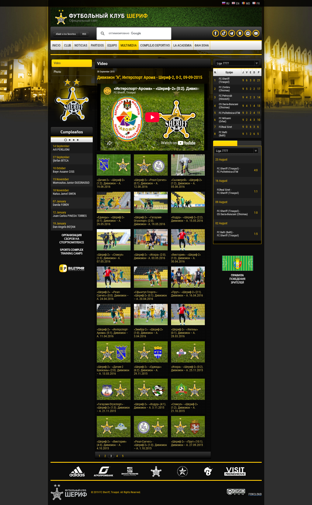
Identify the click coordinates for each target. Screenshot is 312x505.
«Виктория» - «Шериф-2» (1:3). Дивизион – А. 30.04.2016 (186, 258)
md (248, 3)
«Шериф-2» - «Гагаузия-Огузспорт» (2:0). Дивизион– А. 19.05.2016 (149, 221)
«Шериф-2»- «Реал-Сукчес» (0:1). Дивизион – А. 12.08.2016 (150, 183)
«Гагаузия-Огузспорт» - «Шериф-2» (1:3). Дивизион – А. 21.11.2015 (113, 407)
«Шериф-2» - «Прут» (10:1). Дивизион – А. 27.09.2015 (187, 443)
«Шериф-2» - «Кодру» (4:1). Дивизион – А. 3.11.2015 (150, 405)
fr (258, 3)
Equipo (112, 45)
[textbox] (235, 63)
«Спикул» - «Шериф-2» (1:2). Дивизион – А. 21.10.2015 (184, 407)
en (237, 3)
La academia (182, 45)
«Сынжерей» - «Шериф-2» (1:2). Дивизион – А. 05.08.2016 (186, 183)
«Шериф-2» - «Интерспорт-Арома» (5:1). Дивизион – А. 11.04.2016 (112, 333)
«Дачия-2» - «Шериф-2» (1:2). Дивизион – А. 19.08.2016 (111, 183)
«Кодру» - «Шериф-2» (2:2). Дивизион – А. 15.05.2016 (187, 219)
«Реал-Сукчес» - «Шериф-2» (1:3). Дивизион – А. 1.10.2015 (150, 445)
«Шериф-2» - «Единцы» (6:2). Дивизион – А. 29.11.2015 (148, 370)
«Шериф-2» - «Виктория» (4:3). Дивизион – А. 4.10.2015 (111, 445)
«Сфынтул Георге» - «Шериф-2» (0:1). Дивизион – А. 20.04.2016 (150, 295)
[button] (256, 63)
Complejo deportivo (155, 45)
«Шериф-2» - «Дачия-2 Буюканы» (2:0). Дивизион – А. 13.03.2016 (113, 370)
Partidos (97, 45)
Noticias (80, 45)
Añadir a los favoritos (66, 34)
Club (67, 45)
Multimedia (129, 45)
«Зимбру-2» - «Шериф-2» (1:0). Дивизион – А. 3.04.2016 (148, 333)
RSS (84, 34)
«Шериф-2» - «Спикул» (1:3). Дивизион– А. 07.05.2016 (110, 258)
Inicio (56, 45)
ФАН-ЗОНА (202, 45)
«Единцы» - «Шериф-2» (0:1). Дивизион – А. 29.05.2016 (110, 221)
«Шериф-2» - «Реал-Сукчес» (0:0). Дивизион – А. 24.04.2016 (113, 295)
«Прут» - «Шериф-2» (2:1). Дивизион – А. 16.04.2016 (187, 293)
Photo (57, 72)
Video (57, 63)
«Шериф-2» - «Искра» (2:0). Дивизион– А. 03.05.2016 (150, 256)
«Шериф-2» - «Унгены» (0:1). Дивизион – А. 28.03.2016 (184, 333)
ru (227, 3)
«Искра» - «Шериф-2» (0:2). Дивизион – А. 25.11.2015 (187, 368)
